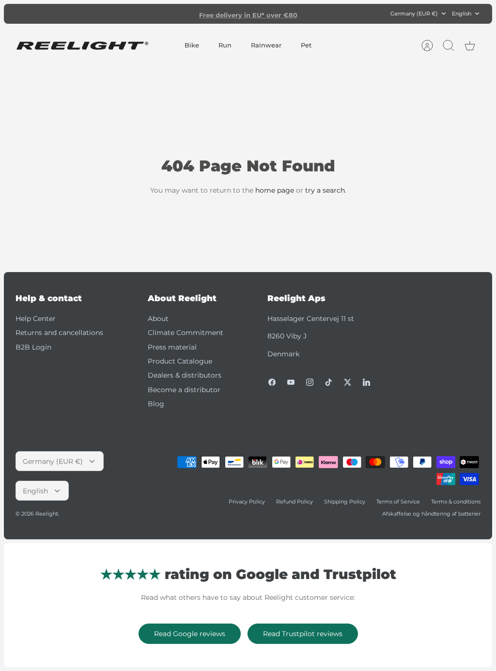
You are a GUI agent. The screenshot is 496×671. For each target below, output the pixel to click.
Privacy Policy (247, 501)
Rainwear (266, 45)
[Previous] (158, 13)
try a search (325, 190)
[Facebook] (272, 382)
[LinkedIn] (366, 382)
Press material (172, 347)
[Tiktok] (328, 382)
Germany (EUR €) (414, 13)
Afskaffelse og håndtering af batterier (431, 513)
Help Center (36, 318)
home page (274, 190)
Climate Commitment (185, 332)
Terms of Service (398, 501)
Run (225, 45)
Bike (192, 45)
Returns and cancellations (59, 332)
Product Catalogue (180, 361)
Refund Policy (294, 501)
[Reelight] (82, 45)
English (461, 13)
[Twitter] (347, 382)
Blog (156, 403)
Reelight (46, 513)
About (158, 318)
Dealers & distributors (184, 375)
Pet (306, 45)
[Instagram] (309, 382)
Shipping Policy (344, 501)
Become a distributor (184, 389)
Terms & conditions (455, 501)
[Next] (338, 13)
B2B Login (33, 347)
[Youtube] (290, 382)
